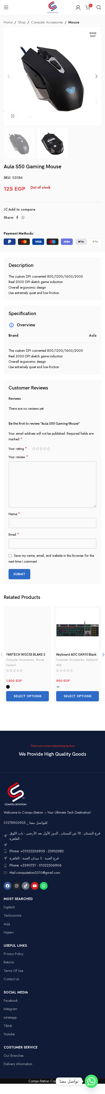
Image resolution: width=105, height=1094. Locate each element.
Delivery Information (18, 1063)
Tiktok (8, 1025)
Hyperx (9, 932)
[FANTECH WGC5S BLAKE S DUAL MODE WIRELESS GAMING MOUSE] (27, 629)
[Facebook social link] (17, 217)
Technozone (12, 915)
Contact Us (11, 979)
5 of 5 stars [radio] (48, 448)
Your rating (18, 449)
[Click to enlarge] (12, 116)
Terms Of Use (13, 970)
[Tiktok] (26, 886)
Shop (21, 22)
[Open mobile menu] (6, 7)
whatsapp (10, 1017)
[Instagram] (17, 886)
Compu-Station (38, 1081)
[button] (8, 76)
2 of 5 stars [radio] (37, 448)
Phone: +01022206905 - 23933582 (37, 851)
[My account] (78, 7)
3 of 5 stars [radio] (41, 448)
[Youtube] (35, 886)
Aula (7, 924)
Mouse (73, 22)
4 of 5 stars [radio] (45, 448)
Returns (9, 962)
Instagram (10, 1008)
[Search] (99, 7)
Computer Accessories (47, 22)
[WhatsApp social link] (23, 217)
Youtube (9, 1034)
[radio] (8, 687)
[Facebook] (7, 886)
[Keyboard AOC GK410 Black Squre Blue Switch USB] (77, 629)
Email (14, 534)
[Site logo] (52, 6)
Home (8, 22)
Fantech (11, 665)
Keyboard (92, 660)
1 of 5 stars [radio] (34, 448)
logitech (9, 907)
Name (14, 514)
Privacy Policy (13, 953)
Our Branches (13, 1055)
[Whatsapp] (44, 886)
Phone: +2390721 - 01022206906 (36, 865)
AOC (59, 665)
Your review (18, 457)
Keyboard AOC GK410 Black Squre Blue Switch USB (76, 656)
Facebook (11, 1000)
